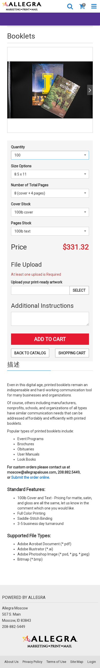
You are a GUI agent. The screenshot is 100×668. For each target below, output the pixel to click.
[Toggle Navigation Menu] (94, 6)
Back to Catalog (30, 353)
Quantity (18, 147)
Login (91, 662)
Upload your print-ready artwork (36, 282)
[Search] (70, 6)
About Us (11, 662)
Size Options (21, 166)
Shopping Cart (72, 353)
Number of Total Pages (29, 185)
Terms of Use (56, 662)
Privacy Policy (32, 662)
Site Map (76, 662)
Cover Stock (21, 204)
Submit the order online (30, 477)
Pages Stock (21, 223)
